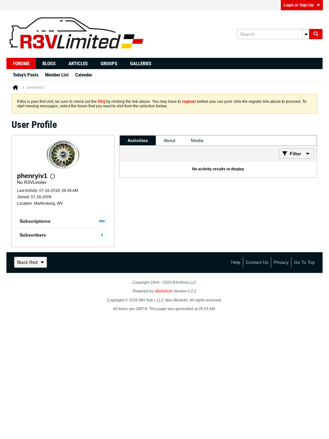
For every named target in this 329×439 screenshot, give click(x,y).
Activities (138, 140)
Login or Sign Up (299, 5)
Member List (57, 75)
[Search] (316, 34)
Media (197, 140)
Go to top (304, 262)
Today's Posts (26, 75)
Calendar (83, 75)
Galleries (140, 64)
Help (235, 262)
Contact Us (257, 262)
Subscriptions (35, 221)
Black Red (27, 262)
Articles (78, 64)
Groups (109, 64)
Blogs (49, 64)
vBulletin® (164, 291)
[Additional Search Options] (305, 34)
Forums (21, 64)
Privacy (281, 262)
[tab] (138, 140)
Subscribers (33, 234)
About (169, 140)
